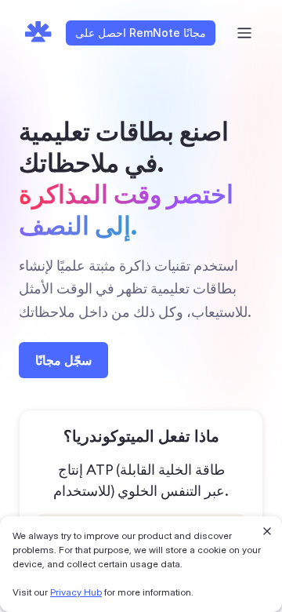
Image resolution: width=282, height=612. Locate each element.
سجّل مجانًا (63, 360)
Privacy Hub (76, 592)
